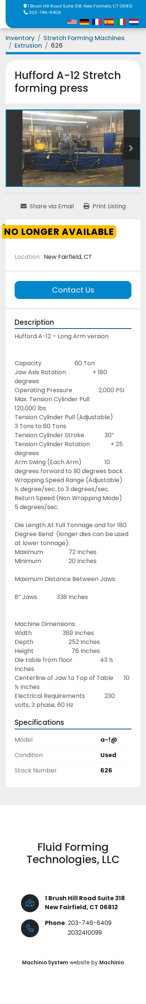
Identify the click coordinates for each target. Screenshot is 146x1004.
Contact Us (73, 290)
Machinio (111, 962)
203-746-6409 (45, 12)
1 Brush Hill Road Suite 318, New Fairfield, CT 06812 (80, 6)
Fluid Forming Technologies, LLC (73, 853)
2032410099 (85, 932)
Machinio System (45, 962)
